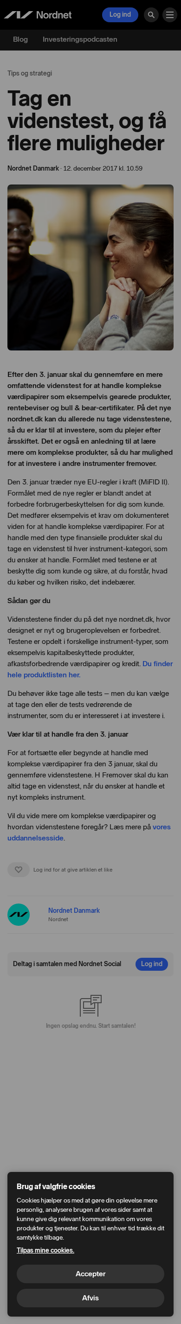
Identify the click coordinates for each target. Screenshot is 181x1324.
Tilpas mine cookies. (45, 1250)
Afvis (90, 1297)
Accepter (90, 1273)
